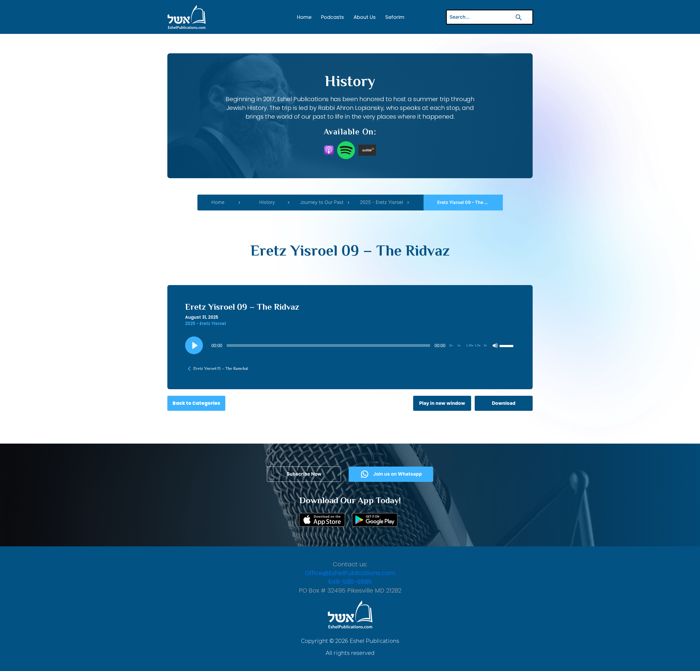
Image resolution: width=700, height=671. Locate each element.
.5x (451, 345)
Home (304, 17)
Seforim (394, 17)
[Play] (194, 345)
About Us (365, 17)
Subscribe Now (304, 474)
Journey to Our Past (321, 202)
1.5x (477, 345)
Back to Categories (196, 403)
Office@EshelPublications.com (350, 573)
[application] (350, 345)
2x (485, 345)
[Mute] (495, 345)
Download (503, 403)
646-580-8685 (350, 582)
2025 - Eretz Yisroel (381, 202)
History (267, 202)
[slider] (507, 345)
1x (458, 345)
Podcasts (332, 17)
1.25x (469, 345)
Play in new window (442, 403)
